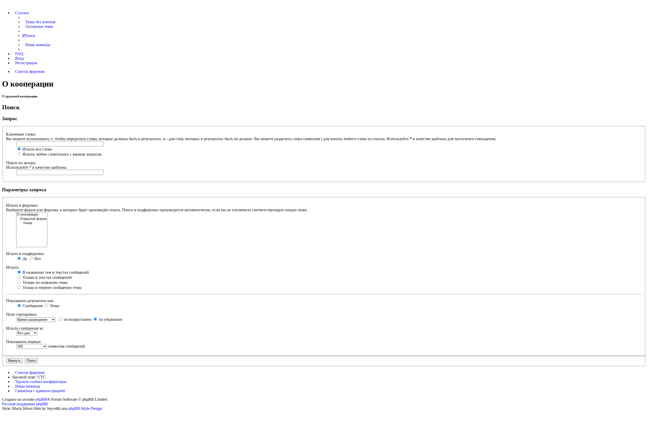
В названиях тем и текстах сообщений (55, 272)
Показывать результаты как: (30, 301)
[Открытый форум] (31, 219)
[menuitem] (38, 22)
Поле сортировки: (21, 314)
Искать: (12, 267)
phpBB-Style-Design (85, 408)
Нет (37, 259)
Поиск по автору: (21, 163)
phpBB (41, 399)
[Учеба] (31, 223)
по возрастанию (77, 319)
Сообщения (32, 306)
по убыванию (110, 319)
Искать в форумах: (22, 205)
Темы (54, 306)
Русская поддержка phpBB (25, 404)
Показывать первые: (23, 341)
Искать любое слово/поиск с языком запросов (62, 154)
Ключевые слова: (21, 134)
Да (24, 259)
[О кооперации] (31, 215)
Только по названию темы (45, 282)
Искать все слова (37, 149)
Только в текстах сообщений (47, 277)
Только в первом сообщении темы (52, 287)
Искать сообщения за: (25, 328)
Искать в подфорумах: (25, 253)
